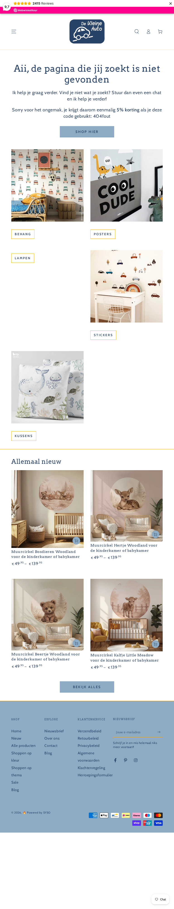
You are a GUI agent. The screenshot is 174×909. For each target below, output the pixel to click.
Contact (50, 745)
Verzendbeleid (90, 731)
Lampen (23, 258)
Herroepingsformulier (95, 775)
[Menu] (14, 32)
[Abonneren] (160, 732)
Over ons (52, 738)
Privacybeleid (89, 745)
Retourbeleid (88, 738)
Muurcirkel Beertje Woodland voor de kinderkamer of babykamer (45, 656)
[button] (137, 32)
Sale (14, 782)
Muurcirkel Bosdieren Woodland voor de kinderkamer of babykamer (45, 554)
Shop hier (87, 132)
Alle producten (23, 745)
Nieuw (16, 738)
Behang (23, 234)
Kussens (24, 436)
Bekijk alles (87, 687)
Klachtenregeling (91, 768)
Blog (15, 790)
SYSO (47, 812)
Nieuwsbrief (54, 731)
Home (16, 731)
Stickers (103, 335)
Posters (103, 234)
